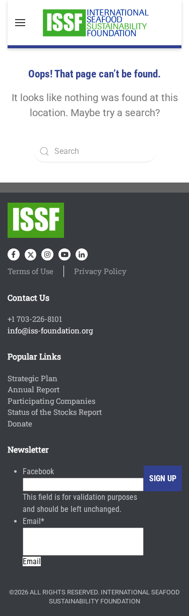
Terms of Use (30, 271)
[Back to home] (95, 22)
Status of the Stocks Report (55, 412)
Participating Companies (51, 401)
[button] (20, 22)
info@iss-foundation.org (50, 330)
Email (33, 521)
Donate (20, 423)
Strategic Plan (32, 378)
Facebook (38, 471)
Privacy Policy (100, 271)
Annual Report (33, 389)
